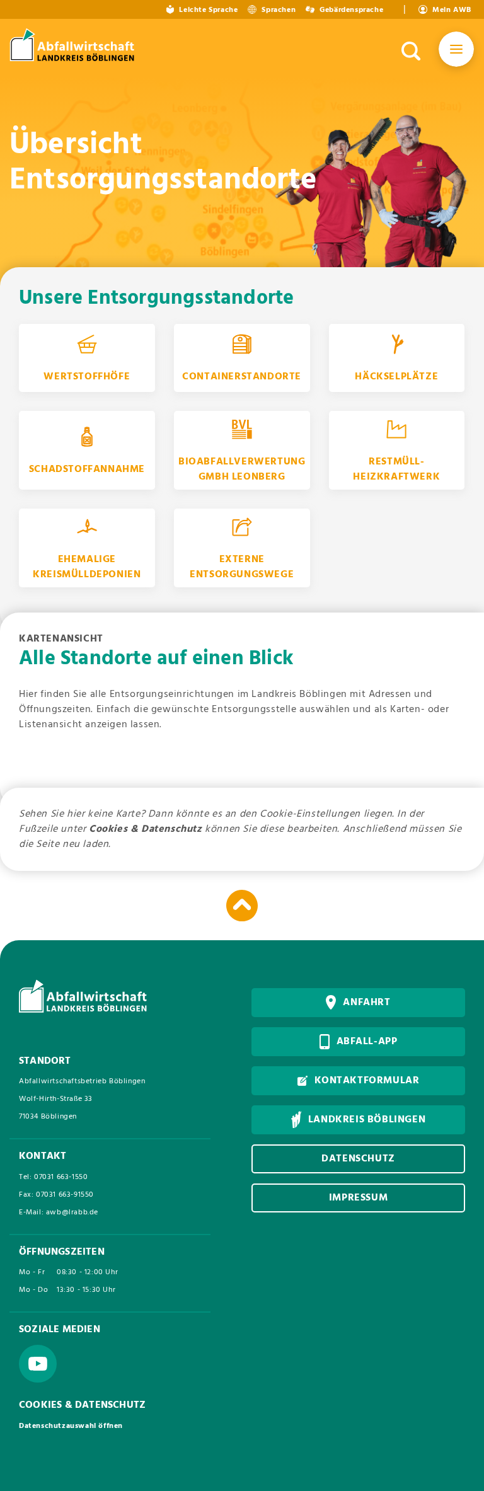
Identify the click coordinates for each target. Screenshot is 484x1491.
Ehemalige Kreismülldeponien (87, 567)
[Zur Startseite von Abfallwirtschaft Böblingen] (73, 46)
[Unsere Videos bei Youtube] (38, 1364)
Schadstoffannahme (87, 469)
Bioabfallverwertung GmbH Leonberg (241, 469)
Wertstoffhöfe (86, 377)
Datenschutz (358, 1159)
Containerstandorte (241, 377)
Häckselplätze (396, 377)
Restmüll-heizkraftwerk (396, 469)
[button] (456, 51)
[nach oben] (242, 905)
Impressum (358, 1198)
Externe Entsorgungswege (242, 567)
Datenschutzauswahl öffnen (71, 1426)
